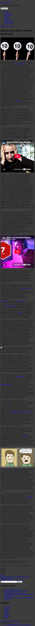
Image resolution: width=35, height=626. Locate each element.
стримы (6, 616)
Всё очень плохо (6, 2)
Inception (29, 496)
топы (5, 618)
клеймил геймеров (11, 306)
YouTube (7, 16)
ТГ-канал (7, 13)
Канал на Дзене (9, 21)
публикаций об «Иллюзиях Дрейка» (21, 412)
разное (6, 613)
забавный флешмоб (20, 63)
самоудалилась (21, 301)
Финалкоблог (8, 15)
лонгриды (7, 607)
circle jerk (18, 101)
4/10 (8, 402)
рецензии (7, 615)
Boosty (6, 11)
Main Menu (4, 8)
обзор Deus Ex (19, 376)
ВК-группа (7, 20)
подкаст (6, 611)
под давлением (5, 300)
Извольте (25, 436)
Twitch (6, 18)
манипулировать (26, 288)
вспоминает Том (6, 384)
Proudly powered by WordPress (10, 621)
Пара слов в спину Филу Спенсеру (15, 592)
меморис (7, 608)
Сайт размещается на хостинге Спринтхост (17, 624)
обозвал (20, 312)
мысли (3, 575)
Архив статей (8, 23)
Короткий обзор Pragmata (12, 589)
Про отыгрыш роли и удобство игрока (16, 591)
